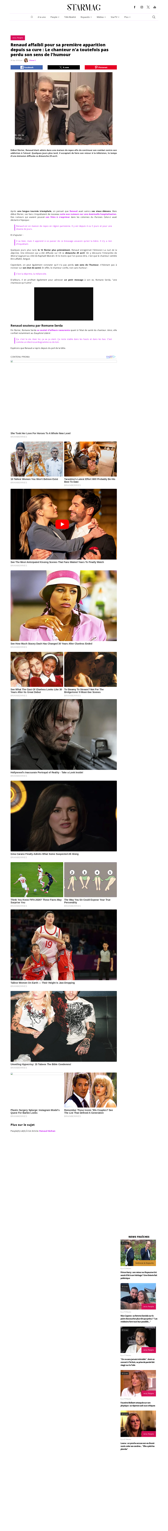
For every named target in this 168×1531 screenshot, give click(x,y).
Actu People (149, 1306)
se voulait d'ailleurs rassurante (53, 330)
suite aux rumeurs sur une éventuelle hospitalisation (88, 214)
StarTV (114, 17)
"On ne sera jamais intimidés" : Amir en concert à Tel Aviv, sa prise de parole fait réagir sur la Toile (138, 1362)
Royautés (85, 17)
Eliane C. (32, 60)
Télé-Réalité (70, 17)
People (54, 17)
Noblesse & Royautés (144, 1263)
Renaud (74, 211)
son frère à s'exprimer (58, 217)
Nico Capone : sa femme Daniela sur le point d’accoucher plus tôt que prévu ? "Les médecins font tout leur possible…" (139, 1318)
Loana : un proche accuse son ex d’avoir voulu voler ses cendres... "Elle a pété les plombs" (137, 1446)
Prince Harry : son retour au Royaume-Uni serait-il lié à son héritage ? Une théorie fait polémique (139, 1275)
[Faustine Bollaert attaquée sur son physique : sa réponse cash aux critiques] (138, 1383)
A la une (42, 17)
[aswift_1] (84, 26)
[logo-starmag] (84, 7)
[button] (134, 9)
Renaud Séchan (47, 1131)
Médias (100, 17)
